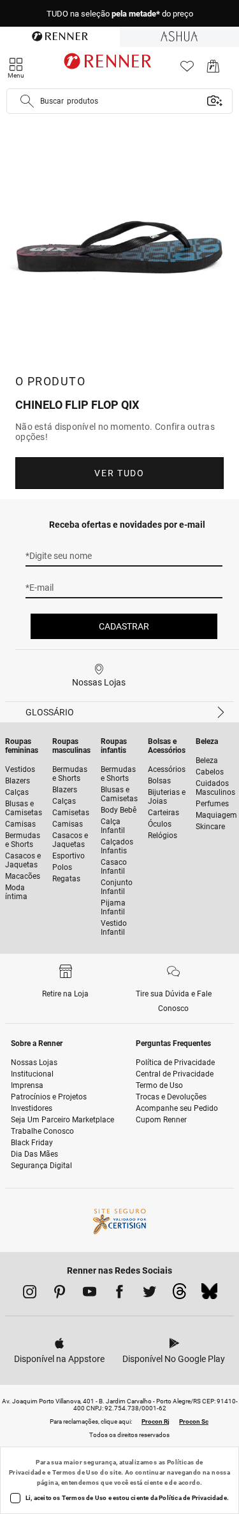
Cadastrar (124, 626)
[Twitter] (149, 1294)
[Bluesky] (209, 1294)
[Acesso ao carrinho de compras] (213, 70)
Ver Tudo (119, 473)
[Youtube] (90, 1294)
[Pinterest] (60, 1294)
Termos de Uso (75, 1472)
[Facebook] (119, 1294)
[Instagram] (30, 1294)
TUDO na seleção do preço (120, 13)
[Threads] (179, 1294)
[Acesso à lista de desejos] (187, 70)
